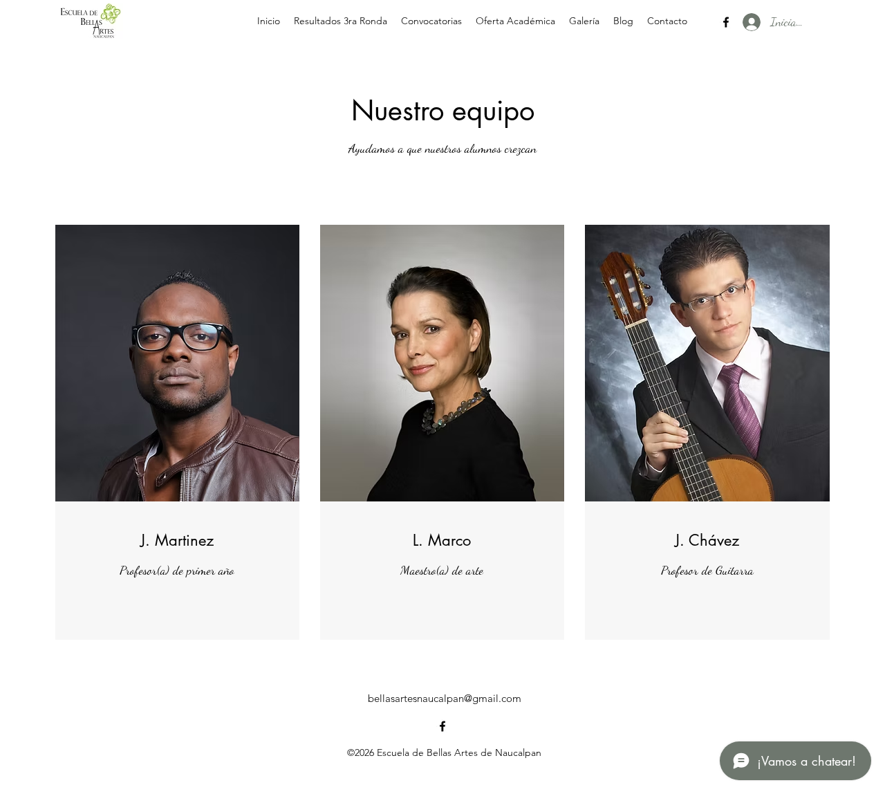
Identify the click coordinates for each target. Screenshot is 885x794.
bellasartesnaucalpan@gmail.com (444, 698)
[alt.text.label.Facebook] (726, 22)
